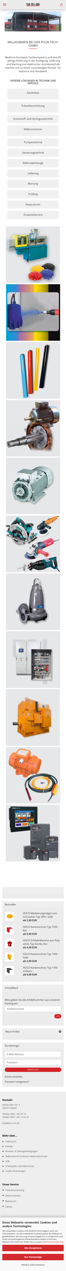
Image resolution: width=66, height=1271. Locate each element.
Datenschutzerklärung (53, 1241)
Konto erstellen (14, 1076)
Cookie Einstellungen (15, 1171)
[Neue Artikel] (60, 1031)
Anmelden (33, 1069)
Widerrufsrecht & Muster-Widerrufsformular (26, 1156)
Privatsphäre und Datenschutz (19, 1166)
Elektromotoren (12, 1195)
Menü (4, 4)
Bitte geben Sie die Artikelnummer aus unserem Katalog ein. (32, 1001)
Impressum (10, 1141)
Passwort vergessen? (17, 1081)
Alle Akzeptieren (33, 1247)
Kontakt (9, 1146)
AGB (7, 1161)
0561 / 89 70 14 (18, 1114)
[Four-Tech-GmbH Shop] (33, 4)
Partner (8, 1206)
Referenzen (10, 1201)
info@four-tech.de (10, 1123)
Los (58, 1016)
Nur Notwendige (33, 1257)
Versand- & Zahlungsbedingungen (21, 1151)
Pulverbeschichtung (14, 1190)
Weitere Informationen (33, 1264)
